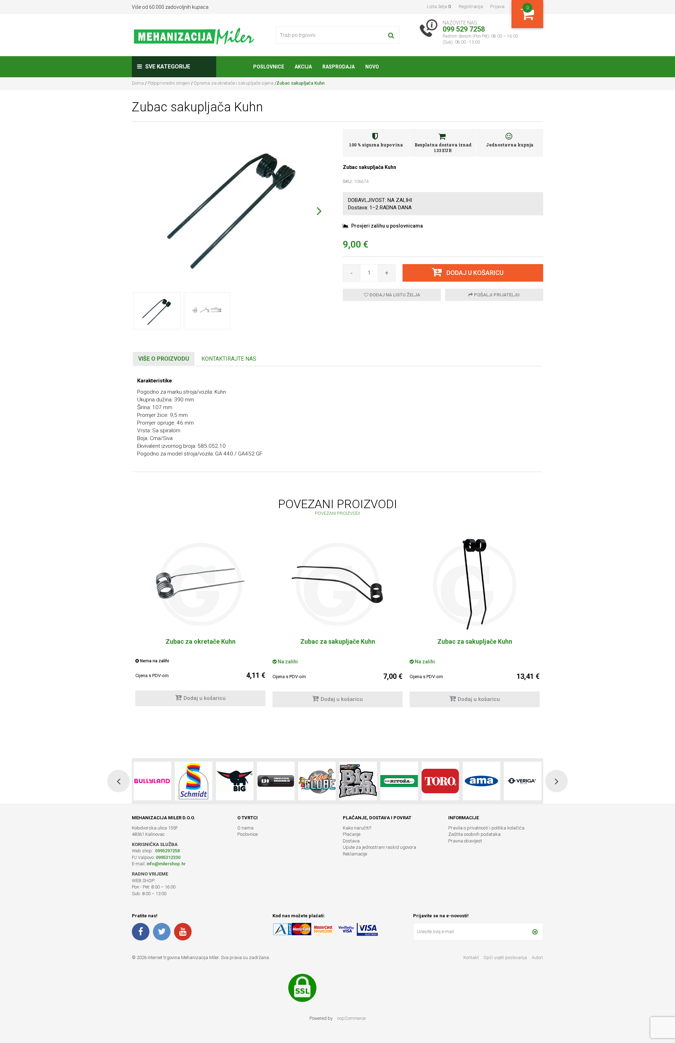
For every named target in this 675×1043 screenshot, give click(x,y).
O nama (245, 828)
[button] (319, 210)
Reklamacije (355, 854)
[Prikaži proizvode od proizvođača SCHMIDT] (152, 781)
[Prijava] (535, 931)
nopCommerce (351, 1018)
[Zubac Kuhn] (475, 584)
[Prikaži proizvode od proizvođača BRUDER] (522, 781)
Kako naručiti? (357, 828)
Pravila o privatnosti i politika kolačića (486, 828)
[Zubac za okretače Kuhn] (200, 584)
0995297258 (167, 850)
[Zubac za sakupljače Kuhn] (337, 584)
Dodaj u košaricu (205, 698)
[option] (200, 625)
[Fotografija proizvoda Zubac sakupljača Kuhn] (232, 206)
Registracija (471, 6)
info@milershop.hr (166, 863)
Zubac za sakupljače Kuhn (337, 641)
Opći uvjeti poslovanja (505, 957)
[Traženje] (391, 35)
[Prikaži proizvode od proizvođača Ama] (440, 781)
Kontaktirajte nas (228, 358)
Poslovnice (247, 834)
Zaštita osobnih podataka (474, 834)
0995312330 (168, 857)
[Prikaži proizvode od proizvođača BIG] (193, 781)
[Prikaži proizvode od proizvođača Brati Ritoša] (358, 781)
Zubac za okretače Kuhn (201, 641)
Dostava (351, 841)
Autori (537, 957)
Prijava (497, 6)
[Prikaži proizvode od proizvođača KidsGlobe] (276, 781)
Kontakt (471, 957)
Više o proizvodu (163, 358)
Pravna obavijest (465, 841)
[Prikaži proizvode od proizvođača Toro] (399, 781)
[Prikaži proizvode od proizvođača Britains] (317, 781)
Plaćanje (351, 834)
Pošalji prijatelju (496, 294)
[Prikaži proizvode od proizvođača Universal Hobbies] (234, 781)
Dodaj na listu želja (394, 294)
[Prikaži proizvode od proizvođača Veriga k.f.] (481, 781)
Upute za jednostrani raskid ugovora (379, 847)
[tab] (163, 359)
